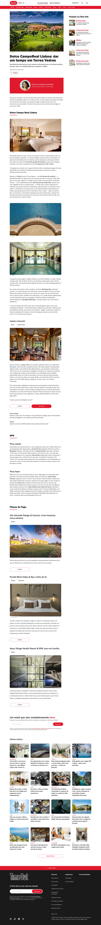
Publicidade (68, 878)
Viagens (59, 7)
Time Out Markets (55, 3)
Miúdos (54, 7)
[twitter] (23, 919)
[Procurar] (82, 3)
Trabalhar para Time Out (57, 888)
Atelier (64, 7)
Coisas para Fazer (20, 7)
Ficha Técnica (54, 878)
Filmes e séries (48, 7)
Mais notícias (50, 856)
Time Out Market (71, 7)
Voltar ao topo (52, 868)
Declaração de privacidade (54, 893)
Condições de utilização (57, 901)
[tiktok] (15, 919)
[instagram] (11, 919)
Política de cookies (56, 897)
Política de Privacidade (46, 728)
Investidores (54, 885)
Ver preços (41, 406)
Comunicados (54, 881)
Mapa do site (54, 914)
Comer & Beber (28, 7)
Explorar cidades (42, 3)
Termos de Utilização (35, 728)
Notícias (12, 7)
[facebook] (19, 919)
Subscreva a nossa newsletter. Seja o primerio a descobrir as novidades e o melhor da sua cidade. (34, 720)
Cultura (35, 7)
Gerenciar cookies (55, 908)
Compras (41, 7)
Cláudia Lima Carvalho (46, 84)
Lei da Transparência (56, 904)
